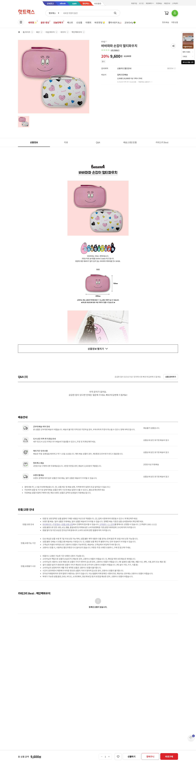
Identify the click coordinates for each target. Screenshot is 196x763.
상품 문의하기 (170, 376)
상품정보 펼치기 (96, 348)
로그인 (141, 3)
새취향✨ (32, 22)
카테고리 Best (162, 142)
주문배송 (159, 3)
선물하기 (131, 756)
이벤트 (88, 22)
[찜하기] (118, 756)
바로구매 (169, 756)
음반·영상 (45, 22)
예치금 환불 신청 (188, 62)
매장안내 (167, 3)
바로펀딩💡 (100, 22)
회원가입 (134, 3)
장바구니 (150, 756)
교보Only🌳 (130, 22)
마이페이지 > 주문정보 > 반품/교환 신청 (58, 524)
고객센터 (175, 3)
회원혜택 (149, 3)
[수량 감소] (101, 756)
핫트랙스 (52, 13)
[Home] (19, 32)
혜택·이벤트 (186, 52)
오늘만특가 (58, 22)
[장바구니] (166, 13)
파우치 (63, 32)
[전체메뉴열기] (21, 22)
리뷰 (66, 142)
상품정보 (34, 142)
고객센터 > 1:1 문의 (106, 524)
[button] (173, 45)
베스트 (70, 22)
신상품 (79, 22)
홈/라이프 (26, 32)
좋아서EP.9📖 (114, 22)
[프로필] (175, 13)
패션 (38, 32)
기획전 (185, 56)
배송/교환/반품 (130, 142)
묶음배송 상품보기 (144, 82)
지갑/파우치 (50, 32)
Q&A (98, 142)
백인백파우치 (77, 32)
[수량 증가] (109, 756)
